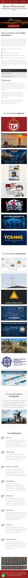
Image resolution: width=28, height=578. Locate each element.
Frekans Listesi (12, 26)
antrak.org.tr (9, 496)
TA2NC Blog (10, 481)
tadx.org (8, 437)
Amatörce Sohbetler (12, 466)
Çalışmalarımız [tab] (8, 73)
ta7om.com (9, 525)
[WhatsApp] (3, 575)
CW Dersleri (9, 510)
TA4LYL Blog (10, 452)
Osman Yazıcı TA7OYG (15, 575)
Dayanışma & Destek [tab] (10, 76)
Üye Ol (16, 1)
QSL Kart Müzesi (11, 539)
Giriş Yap (24, 1)
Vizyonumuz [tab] (8, 70)
